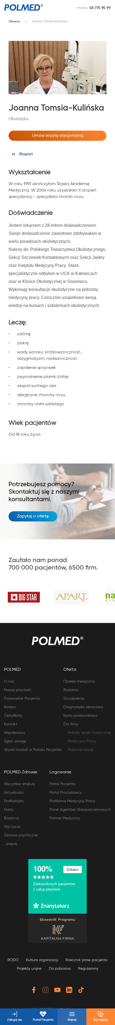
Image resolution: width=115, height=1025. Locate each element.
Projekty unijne (29, 969)
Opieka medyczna (79, 681)
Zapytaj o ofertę (33, 516)
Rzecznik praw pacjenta (87, 960)
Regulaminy (88, 969)
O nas (9, 681)
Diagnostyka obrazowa (83, 707)
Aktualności (14, 792)
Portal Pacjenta (62, 784)
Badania (70, 690)
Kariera (10, 707)
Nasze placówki (17, 690)
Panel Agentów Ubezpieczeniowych (80, 810)
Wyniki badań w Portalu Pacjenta (32, 750)
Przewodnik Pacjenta (22, 698)
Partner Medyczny (64, 818)
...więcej (10, 844)
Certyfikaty (13, 716)
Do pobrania (60, 969)
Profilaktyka (14, 801)
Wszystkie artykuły (19, 784)
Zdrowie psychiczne (21, 835)
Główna (14, 21)
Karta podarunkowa (80, 716)
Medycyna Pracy (82, 741)
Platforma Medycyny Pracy (72, 801)
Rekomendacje (80, 750)
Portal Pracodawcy (65, 792)
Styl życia (12, 827)
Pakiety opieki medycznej (89, 733)
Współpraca (14, 733)
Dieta (8, 810)
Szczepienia (73, 698)
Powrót (26, 154)
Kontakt (10, 724)
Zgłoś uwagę (15, 741)
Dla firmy (70, 724)
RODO (12, 960)
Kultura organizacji (42, 960)
